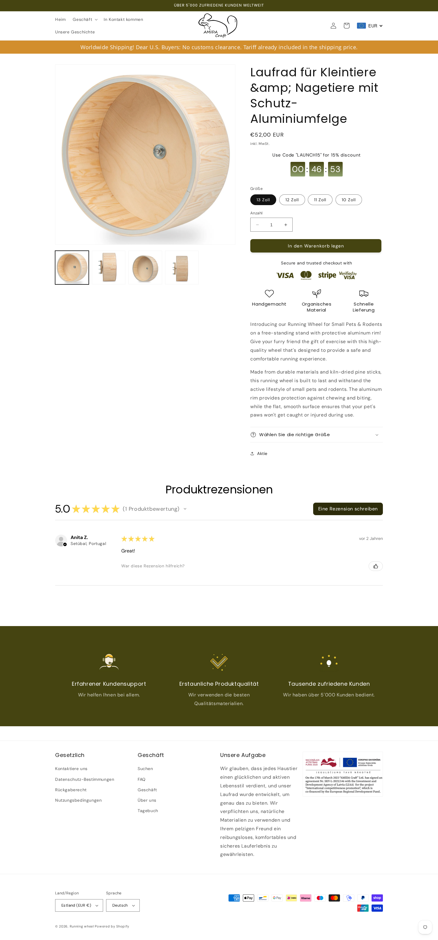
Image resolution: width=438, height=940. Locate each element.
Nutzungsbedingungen (78, 800)
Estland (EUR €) (76, 905)
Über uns (147, 800)
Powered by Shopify (112, 926)
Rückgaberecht (71, 789)
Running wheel (82, 926)
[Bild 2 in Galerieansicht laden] (108, 267)
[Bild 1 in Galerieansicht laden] (72, 267)
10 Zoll (349, 199)
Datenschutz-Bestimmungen (84, 779)
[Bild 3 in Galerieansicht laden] (145, 267)
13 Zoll (263, 199)
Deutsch (120, 905)
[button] (84, 19)
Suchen (145, 768)
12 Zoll (292, 199)
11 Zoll (320, 199)
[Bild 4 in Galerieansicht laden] (182, 267)
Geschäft (147, 789)
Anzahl (256, 213)
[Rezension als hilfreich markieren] (376, 566)
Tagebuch (148, 810)
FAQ (142, 779)
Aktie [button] (262, 453)
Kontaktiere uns (71, 768)
